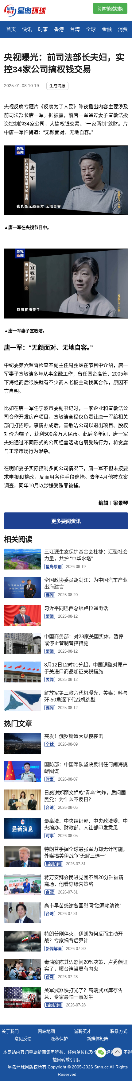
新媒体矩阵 (97, 1038)
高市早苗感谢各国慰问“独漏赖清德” (82, 905)
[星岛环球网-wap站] (28, 11)
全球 (91, 29)
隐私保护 (59, 1038)
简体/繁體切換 (110, 8)
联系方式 (118, 1031)
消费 (123, 29)
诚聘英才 (82, 1031)
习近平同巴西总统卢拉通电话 (76, 608)
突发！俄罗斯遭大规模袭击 (73, 736)
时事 (43, 29)
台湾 (75, 29)
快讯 (27, 29)
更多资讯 (66, 521)
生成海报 (57, 85)
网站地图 (46, 1031)
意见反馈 (23, 1038)
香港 (59, 29)
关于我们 (10, 1031)
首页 (11, 29)
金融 (107, 29)
